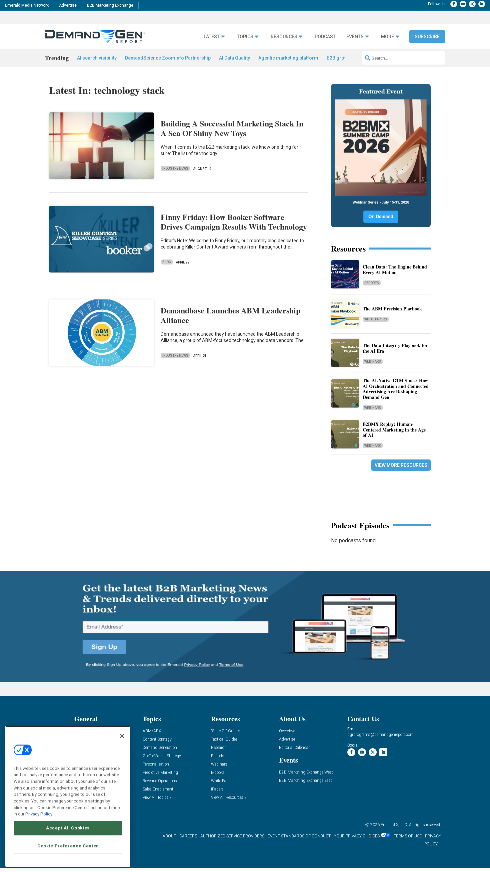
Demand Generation (160, 748)
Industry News (175, 168)
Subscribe (427, 36)
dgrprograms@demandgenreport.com (380, 734)
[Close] (122, 736)
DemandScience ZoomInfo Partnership (168, 58)
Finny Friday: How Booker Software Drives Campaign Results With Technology (234, 221)
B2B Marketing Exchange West (306, 772)
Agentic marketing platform (288, 58)
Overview (287, 731)
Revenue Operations (160, 781)
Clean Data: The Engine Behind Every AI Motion (395, 269)
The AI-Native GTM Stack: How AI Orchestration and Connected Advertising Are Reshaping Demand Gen (396, 389)
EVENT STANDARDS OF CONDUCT (299, 836)
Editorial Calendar (294, 748)
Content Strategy (157, 739)
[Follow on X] (472, 4)
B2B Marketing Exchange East (305, 781)
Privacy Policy (38, 813)
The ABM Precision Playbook (392, 308)
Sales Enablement (158, 789)
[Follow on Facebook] (453, 4)
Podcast (325, 36)
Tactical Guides (224, 739)
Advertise (68, 5)
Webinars (372, 361)
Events (355, 36)
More (387, 36)
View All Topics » (157, 797)
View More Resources (401, 465)
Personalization (156, 764)
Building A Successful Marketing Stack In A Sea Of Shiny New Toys (232, 128)
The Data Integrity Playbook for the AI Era (395, 348)
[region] (67, 796)
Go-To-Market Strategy (162, 756)
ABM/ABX (152, 731)
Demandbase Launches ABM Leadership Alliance (230, 315)
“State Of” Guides (225, 731)
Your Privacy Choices (357, 836)
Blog (166, 262)
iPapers (217, 789)
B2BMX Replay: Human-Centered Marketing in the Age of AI (394, 430)
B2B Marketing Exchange (110, 5)
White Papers (375, 319)
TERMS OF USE (408, 836)
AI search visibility (97, 58)
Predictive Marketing (160, 773)
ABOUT (169, 836)
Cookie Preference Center (67, 845)
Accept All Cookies (68, 827)
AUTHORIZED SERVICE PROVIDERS (232, 836)
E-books (218, 773)
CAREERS (188, 836)
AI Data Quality (234, 58)
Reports (371, 283)
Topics (245, 36)
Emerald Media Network (27, 5)
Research (219, 748)
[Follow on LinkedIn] (481, 4)
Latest (212, 36)
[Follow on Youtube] (463, 4)
